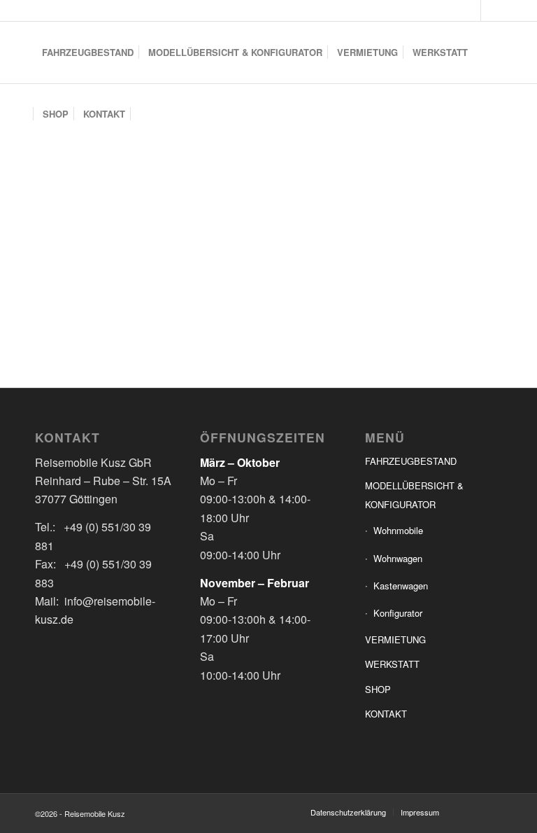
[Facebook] (470, 10)
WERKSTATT (392, 664)
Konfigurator (397, 613)
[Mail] (491, 10)
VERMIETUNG (395, 639)
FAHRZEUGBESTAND (411, 461)
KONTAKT (386, 713)
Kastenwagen (400, 585)
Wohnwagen (397, 558)
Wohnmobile (398, 530)
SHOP (378, 689)
